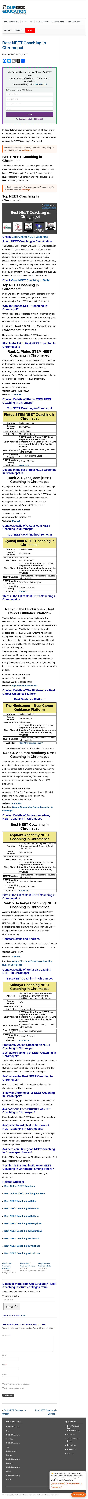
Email (4, 1365)
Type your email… (10, 1296)
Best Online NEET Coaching (30, 236)
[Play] (29, 218)
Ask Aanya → (27, 150)
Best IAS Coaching (10, 22)
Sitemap (70, 1454)
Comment (6, 1335)
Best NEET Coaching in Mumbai (21, 1208)
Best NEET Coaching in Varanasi (22, 1246)
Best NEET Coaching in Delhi (31, 280)
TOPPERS (16, 394)
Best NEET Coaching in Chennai (21, 1238)
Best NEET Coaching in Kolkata (21, 1216)
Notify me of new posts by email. (14, 1388)
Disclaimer (71, 1445)
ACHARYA (16, 956)
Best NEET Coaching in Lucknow (22, 1253)
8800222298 (41, 84)
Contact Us (18, 30)
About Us (71, 1435)
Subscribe (10, 1307)
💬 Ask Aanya (78, 1495)
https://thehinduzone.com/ (24, 686)
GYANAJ (15, 521)
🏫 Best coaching (58, 1483)
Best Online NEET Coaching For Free (24, 1193)
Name (4, 1355)
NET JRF (7, 30)
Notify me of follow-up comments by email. (17, 1384)
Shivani (22, 1316)
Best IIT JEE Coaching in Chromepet (6, 1266)
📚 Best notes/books (73, 1483)
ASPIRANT (16, 803)
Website (4, 1374)
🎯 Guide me (56, 1487)
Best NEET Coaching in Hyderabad (23, 1231)
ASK (30, 30)
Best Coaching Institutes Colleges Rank (73, 1428)
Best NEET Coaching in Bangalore (22, 1223)
